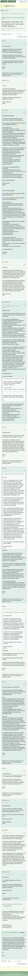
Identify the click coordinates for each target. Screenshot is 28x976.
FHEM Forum (9, 6)
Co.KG (10, 925)
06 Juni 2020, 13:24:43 (6, 304)
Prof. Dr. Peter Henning (11, 932)
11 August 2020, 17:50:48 (7, 802)
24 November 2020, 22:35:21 (7, 874)
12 (17, 34)
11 (16, 34)
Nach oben (3, 961)
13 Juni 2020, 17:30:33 (6, 770)
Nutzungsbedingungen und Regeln (12, 972)
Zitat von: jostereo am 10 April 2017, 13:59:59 (14, 378)
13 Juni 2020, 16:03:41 (6, 470)
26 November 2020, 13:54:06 (7, 934)
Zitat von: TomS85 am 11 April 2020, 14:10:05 (14, 474)
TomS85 (6, 262)
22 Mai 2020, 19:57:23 (8, 112)
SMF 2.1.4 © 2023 (10, 974)
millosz (6, 110)
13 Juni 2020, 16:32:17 (6, 684)
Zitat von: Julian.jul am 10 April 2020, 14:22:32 (14, 612)
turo (5, 41)
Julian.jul (6, 80)
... (14, 34)
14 (21, 34)
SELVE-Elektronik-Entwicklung (13, 904)
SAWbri (6, 830)
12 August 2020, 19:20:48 (7, 832)
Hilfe (3, 972)
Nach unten (4, 34)
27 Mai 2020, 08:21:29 (6, 264)
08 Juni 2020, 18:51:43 (6, 429)
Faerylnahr (7, 302)
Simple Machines (17, 974)
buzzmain (7, 872)
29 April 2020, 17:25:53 (6, 82)
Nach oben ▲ (23, 972)
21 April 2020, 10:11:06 (6, 43)
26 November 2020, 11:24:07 (7, 908)
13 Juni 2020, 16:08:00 (6, 608)
